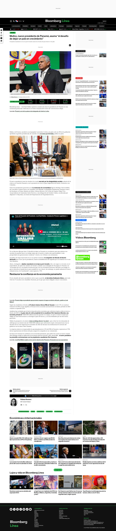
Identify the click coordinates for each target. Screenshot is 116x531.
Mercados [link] (33, 26)
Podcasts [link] (84, 26)
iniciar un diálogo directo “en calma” (39, 321)
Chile (35, 517)
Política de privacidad (88, 511)
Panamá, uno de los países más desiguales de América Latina (32, 111)
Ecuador (36, 519)
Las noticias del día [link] (16, 26)
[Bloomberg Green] (91, 257)
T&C (85, 514)
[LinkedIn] (26, 405)
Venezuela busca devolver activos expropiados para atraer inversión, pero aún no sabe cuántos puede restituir (86, 87)
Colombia (36, 514)
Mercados (61, 511)
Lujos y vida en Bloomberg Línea (27, 472)
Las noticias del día (58, 411)
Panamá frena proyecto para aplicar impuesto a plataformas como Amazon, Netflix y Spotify (59, 391)
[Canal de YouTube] (17, 509)
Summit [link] (39, 26)
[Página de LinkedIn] (24, 509)
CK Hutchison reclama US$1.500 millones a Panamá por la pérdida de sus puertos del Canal (21, 391)
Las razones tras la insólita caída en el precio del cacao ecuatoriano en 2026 (21, 462)
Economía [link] (102, 26)
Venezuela (36, 516)
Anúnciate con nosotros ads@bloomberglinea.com (94, 522)
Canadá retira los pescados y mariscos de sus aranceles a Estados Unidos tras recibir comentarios (45, 463)
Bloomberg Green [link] (92, 26)
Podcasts (61, 517)
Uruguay (36, 522)
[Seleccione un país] (23, 21)
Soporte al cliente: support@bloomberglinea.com (93, 523)
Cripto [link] (46, 26)
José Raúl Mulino (40, 411)
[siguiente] (70, 391)
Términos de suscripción (88, 512)
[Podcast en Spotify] (30, 509)
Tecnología (86, 513)
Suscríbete (86, 510)
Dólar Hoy (61, 512)
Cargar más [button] (58, 470)
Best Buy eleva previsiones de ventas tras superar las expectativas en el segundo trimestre (69, 439)
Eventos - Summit (87, 519)
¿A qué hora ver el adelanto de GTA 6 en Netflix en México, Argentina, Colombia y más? (45, 492)
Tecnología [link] (61, 26)
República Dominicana (38, 525)
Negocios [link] (77, 26)
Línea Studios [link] (69, 26)
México (35, 512)
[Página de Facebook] (11, 509)
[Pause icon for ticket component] (10, 29)
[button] (70, 45)
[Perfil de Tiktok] (27, 509)
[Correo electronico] (21, 405)
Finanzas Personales (63, 516)
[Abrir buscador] (14, 21)
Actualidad (61, 513)
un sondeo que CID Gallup (47, 133)
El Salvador (36, 524)
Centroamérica (49, 411)
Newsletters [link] (25, 26)
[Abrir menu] (11, 21)
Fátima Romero (14, 97)
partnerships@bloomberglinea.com (91, 521)
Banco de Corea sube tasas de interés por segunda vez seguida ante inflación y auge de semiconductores (69, 463)
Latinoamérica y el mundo (39, 510)
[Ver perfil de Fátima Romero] (15, 402)
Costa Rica (36, 523)
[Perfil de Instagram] (20, 509)
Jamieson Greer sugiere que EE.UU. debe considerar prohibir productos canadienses (44, 439)
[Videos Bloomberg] (91, 237)
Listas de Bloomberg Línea (64, 518)
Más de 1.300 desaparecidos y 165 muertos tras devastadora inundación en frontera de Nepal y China (94, 439)
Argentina (36, 513)
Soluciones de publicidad (89, 524)
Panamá (13, 32)
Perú (35, 518)
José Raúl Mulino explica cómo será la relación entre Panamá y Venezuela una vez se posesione (41, 340)
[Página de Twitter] (14, 509)
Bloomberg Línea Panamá (23, 411)
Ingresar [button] (104, 21)
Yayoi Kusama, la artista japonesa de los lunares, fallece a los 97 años (94, 492)
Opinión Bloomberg (81, 220)
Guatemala (36, 526)
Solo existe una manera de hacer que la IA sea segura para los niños (90, 229)
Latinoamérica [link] (53, 26)
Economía (61, 510)
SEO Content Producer (25, 401)
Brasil (35, 511)
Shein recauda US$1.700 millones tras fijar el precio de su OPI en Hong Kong (21, 438)
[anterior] (11, 391)
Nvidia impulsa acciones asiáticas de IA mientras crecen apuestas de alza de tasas (94, 463)
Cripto (60, 514)
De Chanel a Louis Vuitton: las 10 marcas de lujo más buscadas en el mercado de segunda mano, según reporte (70, 492)
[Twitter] (24, 405)
